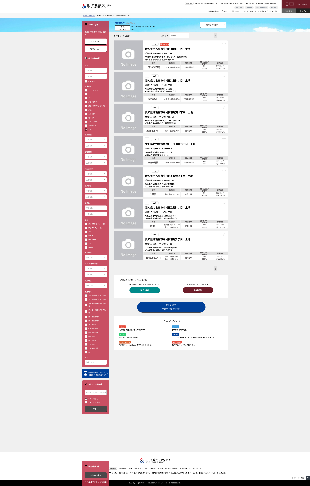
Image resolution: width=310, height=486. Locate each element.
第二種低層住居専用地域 (97, 299)
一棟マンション (93, 90)
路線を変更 (94, 48)
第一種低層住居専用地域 (97, 295)
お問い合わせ (302, 4)
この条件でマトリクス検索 (96, 482)
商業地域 (91, 336)
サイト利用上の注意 (218, 473)
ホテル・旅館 (92, 121)
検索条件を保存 (212, 25)
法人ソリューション (271, 3)
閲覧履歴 (249, 7)
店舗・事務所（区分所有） (96, 106)
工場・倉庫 (92, 114)
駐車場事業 (260, 3)
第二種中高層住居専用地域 (97, 311)
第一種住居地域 (93, 317)
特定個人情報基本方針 (159, 473)
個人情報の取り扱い (141, 473)
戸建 (90, 110)
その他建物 (92, 125)
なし (89, 352)
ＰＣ (89, 232)
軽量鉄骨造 (92, 239)
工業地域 (91, 344)
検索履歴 (273, 7)
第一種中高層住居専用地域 (97, 304)
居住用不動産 (250, 3)
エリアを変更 (94, 41)
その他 (90, 247)
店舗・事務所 (92, 102)
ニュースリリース (109, 473)
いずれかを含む (94, 402)
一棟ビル (91, 94)
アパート (91, 98)
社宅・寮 (91, 118)
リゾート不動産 (239, 3)
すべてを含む (93, 398)
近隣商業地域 (93, 332)
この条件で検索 (94, 475)
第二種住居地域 (93, 321)
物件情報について (125, 473)
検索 (94, 409)
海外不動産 (229, 3)
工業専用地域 (93, 348)
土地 (90, 129)
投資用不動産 (199, 3)
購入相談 (144, 290)
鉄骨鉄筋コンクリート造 (96, 224)
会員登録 (288, 11)
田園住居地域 (93, 328)
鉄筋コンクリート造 (95, 228)
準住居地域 (92, 324)
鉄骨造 (90, 235)
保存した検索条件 (261, 7)
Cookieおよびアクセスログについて (183, 473)
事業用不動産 (209, 3)
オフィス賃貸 (220, 3)
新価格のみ (92, 81)
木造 (90, 243)
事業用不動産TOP (215, 11)
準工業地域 (92, 340)
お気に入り (239, 7)
